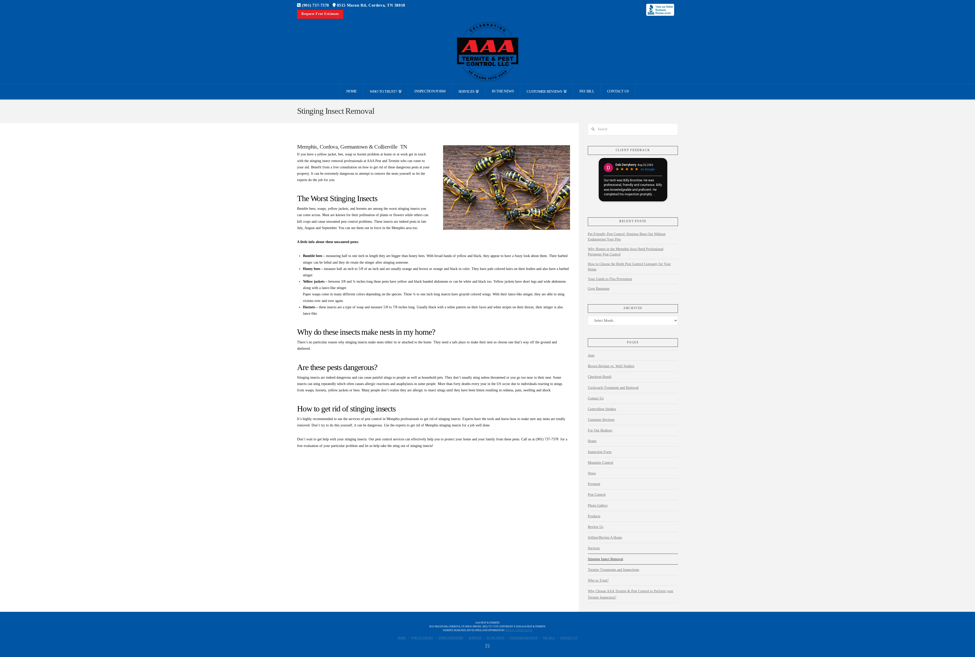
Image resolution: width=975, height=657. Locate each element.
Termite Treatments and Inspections (613, 570)
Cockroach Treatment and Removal (613, 388)
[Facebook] (487, 646)
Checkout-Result (599, 377)
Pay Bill (549, 637)
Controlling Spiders (602, 409)
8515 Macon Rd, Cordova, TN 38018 (370, 5)
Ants (591, 355)
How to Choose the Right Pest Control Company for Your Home (629, 266)
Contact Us (596, 398)
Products (594, 516)
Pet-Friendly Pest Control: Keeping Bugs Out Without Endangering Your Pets (626, 236)
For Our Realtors (600, 430)
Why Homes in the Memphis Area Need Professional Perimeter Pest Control (625, 251)
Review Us (595, 527)
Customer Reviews (601, 420)
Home (592, 441)
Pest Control (597, 494)
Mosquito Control (600, 462)
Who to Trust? (598, 580)
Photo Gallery (598, 505)
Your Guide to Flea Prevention (610, 279)
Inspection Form (599, 452)
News (592, 473)
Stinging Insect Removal (605, 559)
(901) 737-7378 (315, 5)
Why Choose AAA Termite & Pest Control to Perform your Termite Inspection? (630, 594)
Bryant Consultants (518, 630)
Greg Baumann (598, 289)
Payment (594, 484)
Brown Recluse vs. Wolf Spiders (611, 366)
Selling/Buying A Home (605, 537)
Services (594, 548)
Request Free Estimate (320, 14)
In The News (495, 637)
